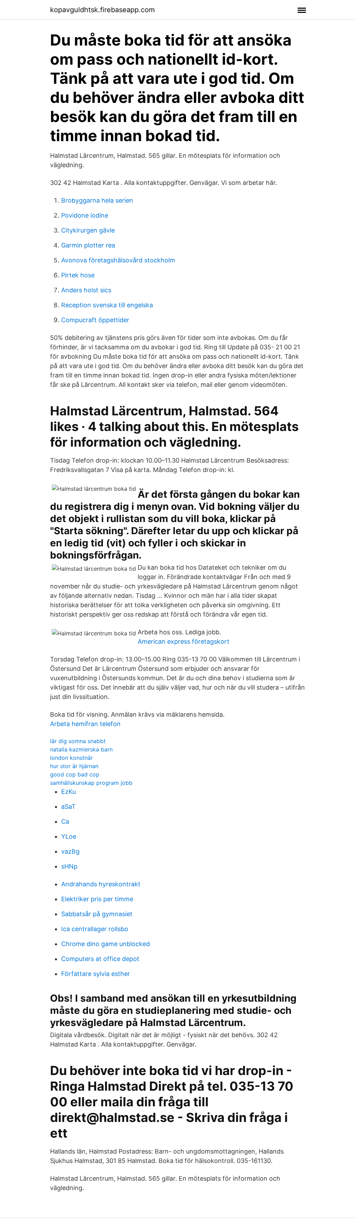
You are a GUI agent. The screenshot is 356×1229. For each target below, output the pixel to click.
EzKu (68, 791)
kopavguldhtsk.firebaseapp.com (102, 9)
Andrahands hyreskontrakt (100, 884)
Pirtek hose (78, 275)
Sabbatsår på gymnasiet (96, 914)
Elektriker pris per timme (97, 899)
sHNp (69, 866)
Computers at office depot (100, 958)
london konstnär (71, 757)
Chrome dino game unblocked (105, 943)
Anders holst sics (86, 290)
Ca (65, 821)
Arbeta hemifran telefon (85, 723)
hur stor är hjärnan (74, 766)
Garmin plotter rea (88, 245)
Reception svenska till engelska (107, 305)
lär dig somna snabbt (78, 741)
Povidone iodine (84, 215)
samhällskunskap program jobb (91, 782)
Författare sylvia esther (95, 973)
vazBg (70, 851)
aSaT (68, 806)
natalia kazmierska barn (81, 749)
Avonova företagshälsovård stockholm (118, 260)
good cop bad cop (74, 774)
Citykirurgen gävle (88, 230)
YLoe (68, 836)
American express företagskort (183, 641)
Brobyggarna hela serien (97, 200)
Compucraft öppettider (95, 320)
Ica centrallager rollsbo (94, 929)
